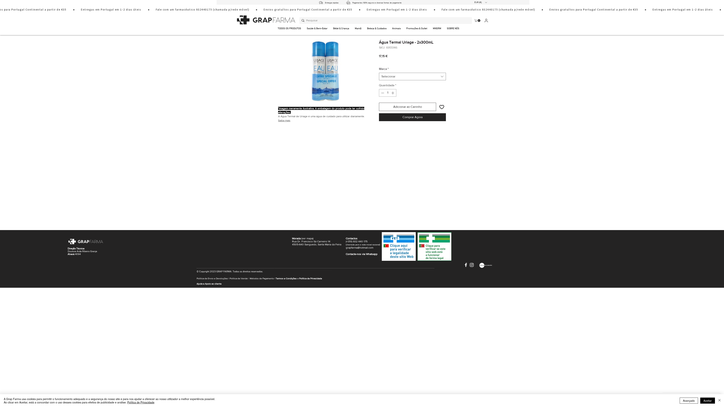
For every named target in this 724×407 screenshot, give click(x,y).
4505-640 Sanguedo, (305, 244)
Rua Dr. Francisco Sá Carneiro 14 (311, 241)
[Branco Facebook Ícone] (466, 265)
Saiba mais (284, 120)
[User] (486, 20)
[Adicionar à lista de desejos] (442, 107)
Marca (384, 68)
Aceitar (707, 400)
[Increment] (393, 92)
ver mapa (307, 238)
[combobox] (412, 76)
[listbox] (480, 2)
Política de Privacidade (140, 402)
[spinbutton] (387, 92)
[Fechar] (719, 400)
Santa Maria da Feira (329, 244)
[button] (480, 2)
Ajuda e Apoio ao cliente (209, 283)
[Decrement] (382, 92)
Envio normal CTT (400, 61)
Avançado (689, 400)
